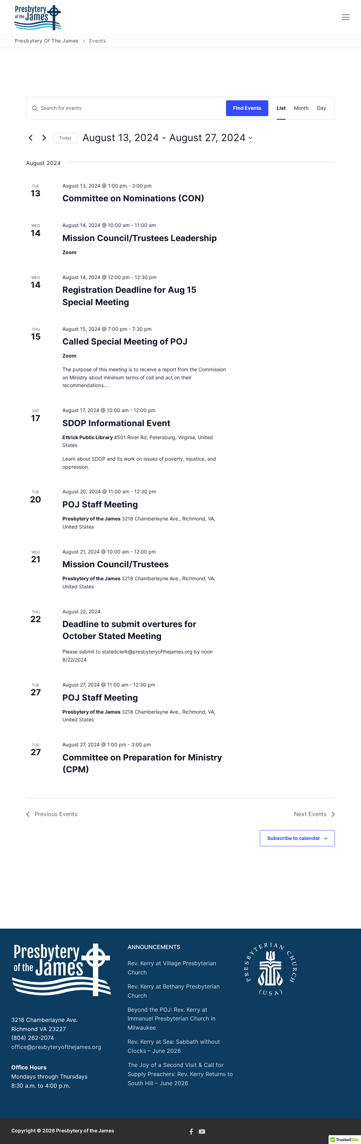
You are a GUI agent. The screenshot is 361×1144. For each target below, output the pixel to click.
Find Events (247, 108)
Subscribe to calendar (293, 838)
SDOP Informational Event (116, 423)
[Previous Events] (30, 138)
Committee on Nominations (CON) (133, 198)
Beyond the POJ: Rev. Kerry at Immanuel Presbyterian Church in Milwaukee (171, 1018)
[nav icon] (346, 17)
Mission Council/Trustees (115, 564)
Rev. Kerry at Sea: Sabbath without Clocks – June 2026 (174, 1046)
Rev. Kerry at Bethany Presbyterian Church (174, 991)
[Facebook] (191, 1131)
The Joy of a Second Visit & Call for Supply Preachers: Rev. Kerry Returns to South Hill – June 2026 (180, 1074)
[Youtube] (201, 1131)
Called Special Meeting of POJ (125, 341)
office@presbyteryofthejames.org (56, 1046)
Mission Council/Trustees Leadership (139, 238)
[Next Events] (44, 138)
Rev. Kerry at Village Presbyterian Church (172, 968)
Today (65, 137)
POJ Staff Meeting (100, 504)
